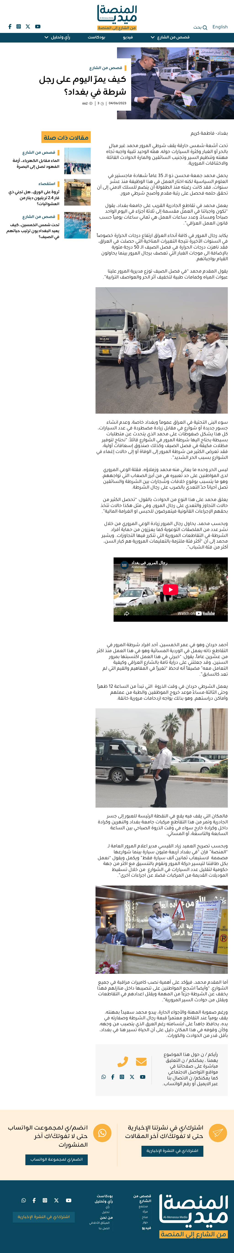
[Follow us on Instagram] (18, 25)
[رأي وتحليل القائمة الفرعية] (46, 37)
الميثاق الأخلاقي (99, 1223)
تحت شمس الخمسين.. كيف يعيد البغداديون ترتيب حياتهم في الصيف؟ (32, 231)
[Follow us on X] (28, 25)
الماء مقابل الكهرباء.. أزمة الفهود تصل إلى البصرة (36, 164)
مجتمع (143, 1206)
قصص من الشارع (173, 37)
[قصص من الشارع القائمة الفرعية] (153, 37)
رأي (107, 1207)
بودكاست (96, 37)
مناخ (145, 1217)
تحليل (105, 1212)
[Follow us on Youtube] (38, 25)
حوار (145, 1222)
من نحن (106, 1218)
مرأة (145, 1212)
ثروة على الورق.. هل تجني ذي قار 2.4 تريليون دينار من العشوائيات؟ (33, 198)
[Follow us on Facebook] (10, 25)
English (220, 27)
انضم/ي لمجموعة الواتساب (56, 1159)
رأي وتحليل (60, 37)
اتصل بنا (104, 1228)
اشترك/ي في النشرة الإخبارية (172, 1151)
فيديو (128, 37)
